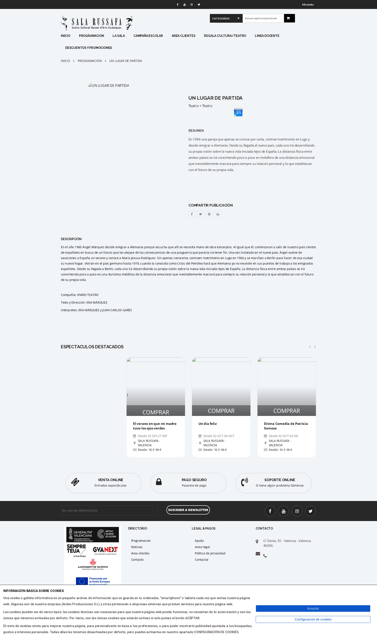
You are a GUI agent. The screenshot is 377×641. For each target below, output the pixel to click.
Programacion (141, 540)
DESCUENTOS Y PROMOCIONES (88, 48)
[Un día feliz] (221, 386)
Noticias (136, 547)
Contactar (202, 559)
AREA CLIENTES (183, 36)
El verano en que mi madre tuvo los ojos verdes (155, 425)
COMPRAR (155, 412)
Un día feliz (208, 423)
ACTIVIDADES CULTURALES (123, 71)
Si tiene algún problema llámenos (280, 485)
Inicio (65, 61)
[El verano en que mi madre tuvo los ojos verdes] (156, 375)
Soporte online (279, 480)
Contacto (137, 559)
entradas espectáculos (110, 485)
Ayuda (199, 540)
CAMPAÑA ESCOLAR (148, 36)
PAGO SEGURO (194, 480)
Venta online (110, 480)
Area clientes (140, 553)
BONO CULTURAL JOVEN (83, 76)
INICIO (65, 36)
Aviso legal (202, 547)
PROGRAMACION (91, 36)
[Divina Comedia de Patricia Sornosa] (286, 386)
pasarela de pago (194, 485)
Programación (90, 61)
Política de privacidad (210, 553)
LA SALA (119, 36)
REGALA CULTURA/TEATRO (225, 36)
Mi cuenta (308, 4)
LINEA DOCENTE (267, 36)
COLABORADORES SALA (130, 81)
